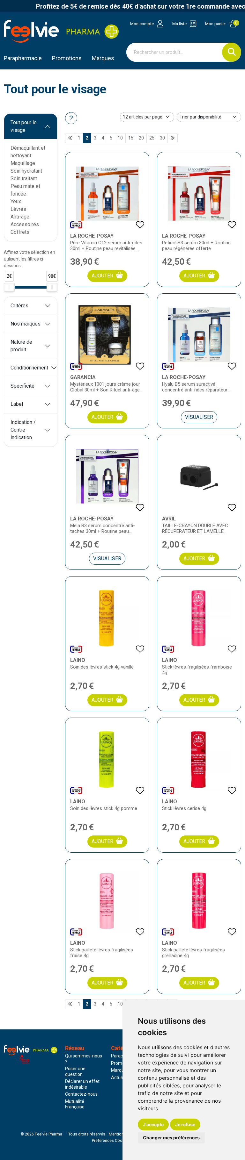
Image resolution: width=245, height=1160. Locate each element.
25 (151, 137)
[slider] (9, 287)
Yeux (16, 201)
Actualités (121, 1077)
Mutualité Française (75, 1104)
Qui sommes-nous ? (83, 1058)
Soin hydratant (26, 171)
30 (162, 137)
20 (141, 137)
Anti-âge (20, 217)
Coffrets (20, 232)
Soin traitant (24, 178)
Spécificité (22, 386)
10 (120, 137)
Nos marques (26, 324)
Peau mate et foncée (25, 190)
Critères (19, 306)
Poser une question (75, 1071)
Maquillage (23, 163)
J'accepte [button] (153, 1124)
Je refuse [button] (185, 1124)
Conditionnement (29, 368)
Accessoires (25, 224)
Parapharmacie (23, 58)
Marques (103, 58)
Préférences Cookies (111, 1140)
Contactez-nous (81, 1094)
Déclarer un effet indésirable (82, 1084)
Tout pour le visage (24, 126)
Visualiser (199, 417)
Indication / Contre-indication (23, 429)
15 (130, 137)
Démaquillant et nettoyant (28, 152)
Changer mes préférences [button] (171, 1137)
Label (17, 404)
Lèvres (18, 209)
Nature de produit (21, 346)
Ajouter (102, 276)
